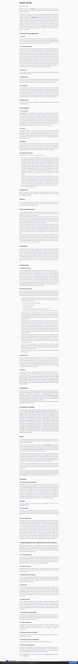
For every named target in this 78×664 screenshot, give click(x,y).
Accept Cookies (73, 662)
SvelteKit (24, 661)
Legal (62, 661)
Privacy (64, 661)
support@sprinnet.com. (49, 654)
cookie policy (31, 662)
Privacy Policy (26, 655)
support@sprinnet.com (24, 505)
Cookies (70, 661)
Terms (67, 661)
